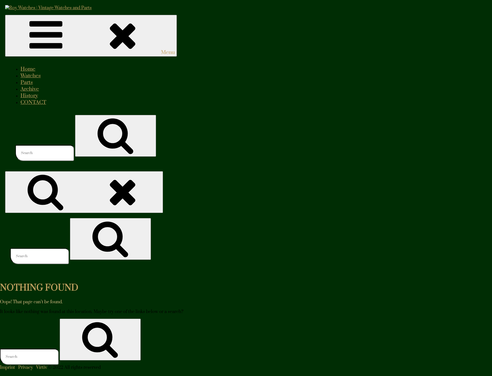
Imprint (7, 367)
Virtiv (41, 367)
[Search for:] (45, 153)
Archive (29, 89)
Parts (26, 82)
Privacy (25, 367)
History (29, 95)
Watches (30, 75)
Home (27, 69)
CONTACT (33, 102)
